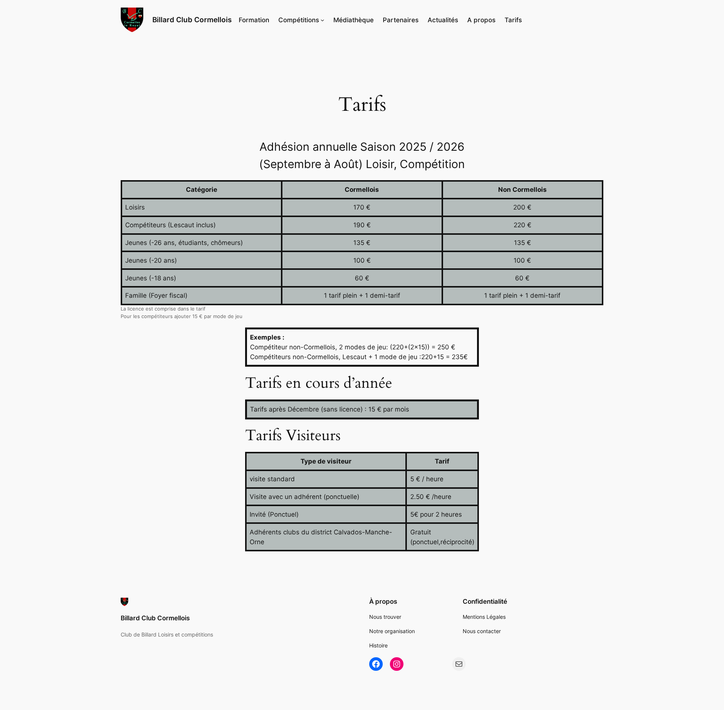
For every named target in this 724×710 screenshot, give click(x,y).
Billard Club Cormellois (192, 19)
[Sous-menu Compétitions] (322, 20)
